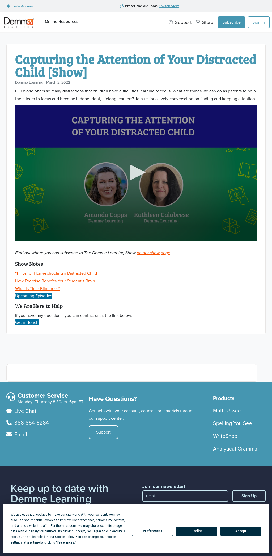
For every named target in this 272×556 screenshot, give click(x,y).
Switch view (169, 6)
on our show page (153, 253)
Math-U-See (227, 410)
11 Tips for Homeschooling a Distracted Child (56, 273)
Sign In (258, 22)
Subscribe (231, 22)
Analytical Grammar (236, 449)
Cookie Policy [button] (64, 537)
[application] (136, 173)
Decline (196, 531)
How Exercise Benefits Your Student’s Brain (55, 281)
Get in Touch (27, 322)
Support (103, 432)
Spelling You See (232, 423)
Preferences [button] (65, 542)
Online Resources (62, 21)
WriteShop (225, 436)
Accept (240, 531)
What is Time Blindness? (37, 289)
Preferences (152, 531)
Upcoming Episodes (33, 296)
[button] (136, 172)
